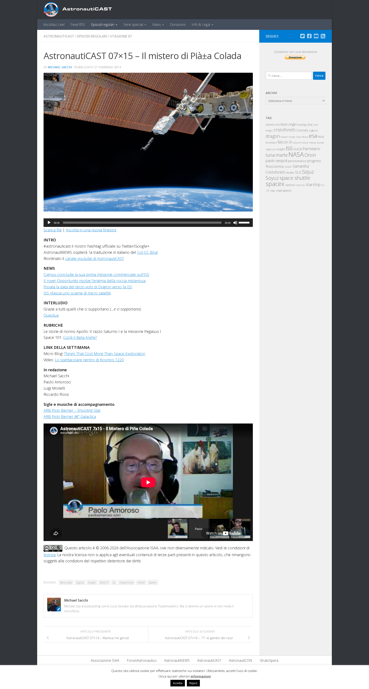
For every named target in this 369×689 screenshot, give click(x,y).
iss (114, 582)
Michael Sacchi (60, 67)
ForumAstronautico (142, 660)
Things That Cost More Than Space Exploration (104, 353)
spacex (153, 582)
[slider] (245, 222)
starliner (290, 185)
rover (288, 166)
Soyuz (272, 177)
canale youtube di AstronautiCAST (94, 258)
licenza (50, 554)
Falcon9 (296, 142)
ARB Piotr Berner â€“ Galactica (70, 416)
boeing (301, 124)
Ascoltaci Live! (53, 24)
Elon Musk (302, 136)
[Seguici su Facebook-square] (309, 36)
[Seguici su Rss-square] (322, 36)
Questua (51, 315)
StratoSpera (269, 660)
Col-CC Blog (147, 252)
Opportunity (126, 582)
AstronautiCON (240, 660)
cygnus (80, 582)
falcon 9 (104, 582)
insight (281, 149)
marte (282, 155)
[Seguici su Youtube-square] (316, 36)
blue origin (289, 124)
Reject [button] (193, 683)
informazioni (201, 676)
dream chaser (288, 136)
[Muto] (235, 222)
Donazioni (178, 24)
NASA (296, 154)
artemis (270, 124)
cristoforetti (284, 130)
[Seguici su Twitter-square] (302, 36)
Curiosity (302, 130)
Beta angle (66, 582)
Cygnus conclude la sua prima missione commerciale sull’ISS (96, 274)
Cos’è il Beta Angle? (80, 337)
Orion (310, 155)
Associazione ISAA (105, 660)
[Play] (49, 222)
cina (309, 124)
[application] (148, 222)
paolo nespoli (276, 160)
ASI (278, 124)
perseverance (297, 161)
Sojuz (308, 171)
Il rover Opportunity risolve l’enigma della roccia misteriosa (94, 280)
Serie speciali (133, 24)
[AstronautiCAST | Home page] (81, 9)
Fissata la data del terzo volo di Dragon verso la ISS (88, 286)
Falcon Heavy (309, 142)
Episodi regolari (102, 24)
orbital (141, 582)
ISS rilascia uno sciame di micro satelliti (77, 293)
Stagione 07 (121, 36)
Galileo (320, 142)
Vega (272, 190)
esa (313, 135)
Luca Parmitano (306, 148)
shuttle (290, 172)
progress (314, 160)
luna (270, 155)
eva (321, 136)
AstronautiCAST (59, 36)
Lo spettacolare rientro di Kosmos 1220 (89, 359)
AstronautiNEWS (177, 660)
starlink (300, 185)
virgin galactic (284, 190)
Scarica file (53, 229)
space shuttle (295, 177)
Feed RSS (77, 24)
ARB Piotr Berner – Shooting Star (72, 410)
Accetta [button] (177, 683)
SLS (298, 172)
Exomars (271, 142)
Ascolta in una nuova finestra (91, 229)
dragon (92, 582)
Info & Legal (201, 24)
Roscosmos (275, 166)
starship (313, 184)
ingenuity (271, 149)
